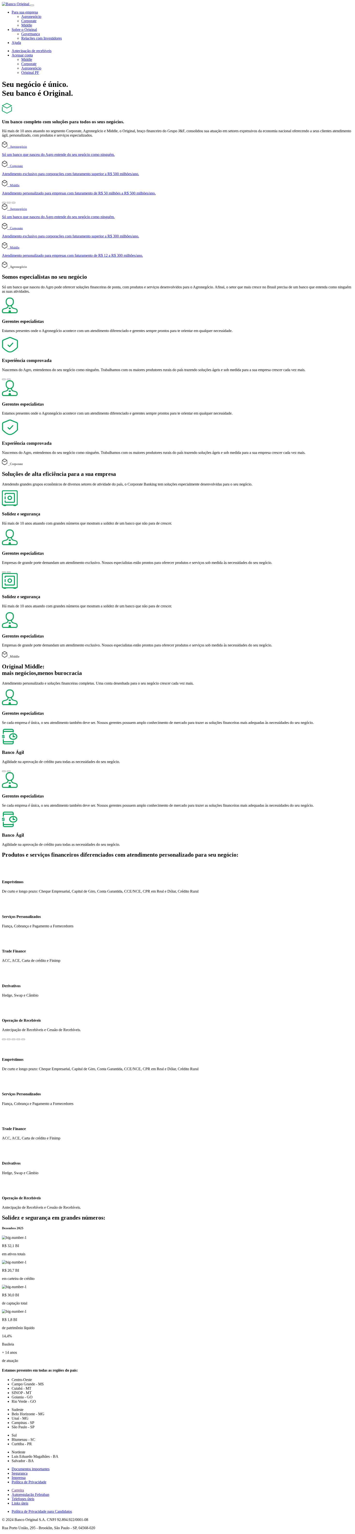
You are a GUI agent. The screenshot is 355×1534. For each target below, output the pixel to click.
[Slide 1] (4, 202)
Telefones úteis (23, 1499)
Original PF (30, 72)
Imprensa (19, 1478)
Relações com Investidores (41, 38)
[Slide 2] (9, 202)
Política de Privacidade (29, 1482)
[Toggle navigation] (32, 5)
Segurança (20, 1473)
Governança (30, 34)
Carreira (18, 1490)
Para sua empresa (25, 12)
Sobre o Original (24, 30)
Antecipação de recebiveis (31, 51)
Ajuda (16, 43)
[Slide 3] (13, 202)
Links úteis (20, 1503)
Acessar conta (22, 55)
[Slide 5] (23, 1039)
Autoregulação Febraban (30, 1494)
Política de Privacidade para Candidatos (42, 1511)
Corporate (28, 21)
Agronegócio (31, 16)
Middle (26, 25)
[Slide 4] (18, 1039)
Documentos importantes (31, 1469)
